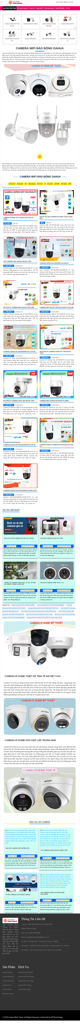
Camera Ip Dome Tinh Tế (11, 187)
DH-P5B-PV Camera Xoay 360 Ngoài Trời (18, 401)
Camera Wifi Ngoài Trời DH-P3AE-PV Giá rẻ (56, 307)
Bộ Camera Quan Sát (22, 8)
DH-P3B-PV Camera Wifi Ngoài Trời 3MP (18, 307)
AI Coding (64, 184)
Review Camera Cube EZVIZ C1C (52, 582)
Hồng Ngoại (31, 184)
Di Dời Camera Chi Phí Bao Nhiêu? (18, 894)
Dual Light (20, 184)
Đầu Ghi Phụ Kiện (60, 8)
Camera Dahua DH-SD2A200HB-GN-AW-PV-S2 (20, 490)
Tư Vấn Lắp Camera (49, 8)
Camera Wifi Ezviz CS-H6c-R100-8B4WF (50, 605)
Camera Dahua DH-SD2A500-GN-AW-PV (54, 263)
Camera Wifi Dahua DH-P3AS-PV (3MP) (54, 401)
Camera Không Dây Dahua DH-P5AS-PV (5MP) (18, 218)
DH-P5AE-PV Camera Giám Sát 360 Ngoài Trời (55, 352)
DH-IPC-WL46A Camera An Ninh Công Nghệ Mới (56, 217)
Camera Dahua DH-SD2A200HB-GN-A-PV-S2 (19, 445)
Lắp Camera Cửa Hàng (26, 981)
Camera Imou (7, 985)
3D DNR (56, 184)
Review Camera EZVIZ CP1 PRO (52, 538)
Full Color (40, 184)
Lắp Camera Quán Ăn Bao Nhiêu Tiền (54, 850)
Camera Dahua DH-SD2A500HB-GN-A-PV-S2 (19, 351)
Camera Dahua (7, 972)
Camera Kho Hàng (24, 989)
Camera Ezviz (7, 989)
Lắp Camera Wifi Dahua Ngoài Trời (17, 261)
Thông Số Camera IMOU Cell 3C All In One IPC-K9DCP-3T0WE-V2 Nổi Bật (20, 583)
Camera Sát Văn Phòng (26, 976)
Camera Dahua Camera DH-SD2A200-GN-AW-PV (57, 445)
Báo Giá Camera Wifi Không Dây (18, 848)
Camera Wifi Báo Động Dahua (40, 48)
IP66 (69, 184)
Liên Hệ (68, 8)
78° (26, 184)
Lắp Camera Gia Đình (25, 972)
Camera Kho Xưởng (24, 985)
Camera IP (32, 8)
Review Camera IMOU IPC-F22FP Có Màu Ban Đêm (44, 617)
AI (45, 184)
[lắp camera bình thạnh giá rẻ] (15, 3)
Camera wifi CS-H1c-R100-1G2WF (23, 605)
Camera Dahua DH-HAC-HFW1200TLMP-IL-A (43, 608)
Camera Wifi (39, 8)
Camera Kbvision (8, 981)
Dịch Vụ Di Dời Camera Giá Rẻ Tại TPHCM (19, 538)
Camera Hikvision (8, 976)
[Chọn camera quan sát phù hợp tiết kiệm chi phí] (75, 28)
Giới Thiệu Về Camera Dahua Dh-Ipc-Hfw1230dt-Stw (38, 611)
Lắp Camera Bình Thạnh (9, 8)
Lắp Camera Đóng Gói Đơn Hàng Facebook (52, 893)
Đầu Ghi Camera (8, 993)
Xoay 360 (50, 184)
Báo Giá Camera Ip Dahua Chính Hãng (39, 614)
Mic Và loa (12, 184)
